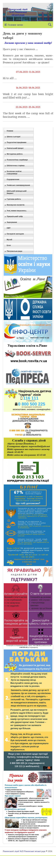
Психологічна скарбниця (17, 160)
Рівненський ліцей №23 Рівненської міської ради (17, 12)
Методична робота (15, 154)
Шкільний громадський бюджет (16, 192)
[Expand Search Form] (49, 24)
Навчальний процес (15, 148)
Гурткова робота (14, 199)
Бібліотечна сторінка (16, 166)
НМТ (8, 228)
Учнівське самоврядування (18, 185)
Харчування (12, 222)
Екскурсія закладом (15, 234)
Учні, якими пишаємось (16, 211)
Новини (10, 131)
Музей (9, 240)
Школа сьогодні (13, 137)
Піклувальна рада (14, 251)
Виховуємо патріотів (15, 205)
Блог (9, 245)
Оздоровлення (13, 179)
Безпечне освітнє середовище (14, 172)
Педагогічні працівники (16, 142)
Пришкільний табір (15, 216)
